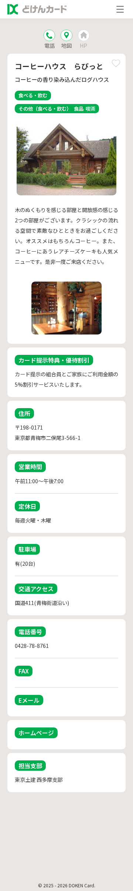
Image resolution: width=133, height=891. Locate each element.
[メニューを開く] (120, 9)
